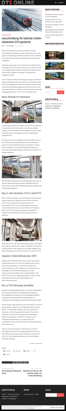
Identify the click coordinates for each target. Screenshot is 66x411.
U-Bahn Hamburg (6, 35)
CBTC (15, 362)
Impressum (48, 106)
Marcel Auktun (10, 46)
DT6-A (22, 362)
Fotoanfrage (55, 108)
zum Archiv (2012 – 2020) (31, 394)
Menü (61, 2)
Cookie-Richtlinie (30, 408)
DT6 (19, 362)
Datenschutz (57, 106)
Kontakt (47, 108)
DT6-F (27, 362)
